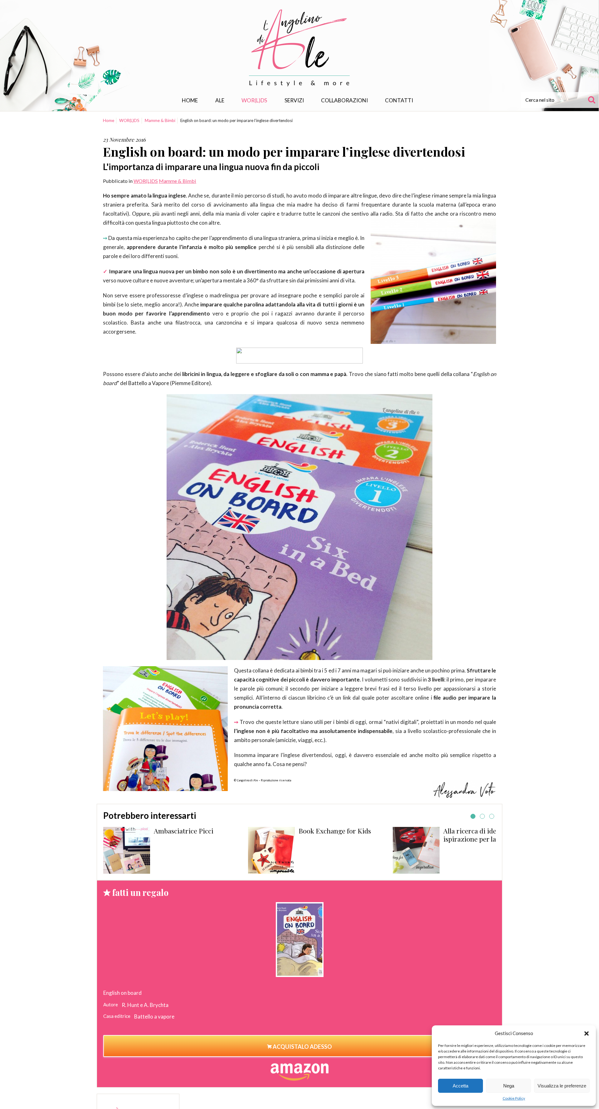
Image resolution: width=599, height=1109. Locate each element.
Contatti (399, 100)
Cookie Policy (514, 1098)
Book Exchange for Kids (215, 830)
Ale (219, 100)
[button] (586, 1033)
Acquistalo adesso (302, 1046)
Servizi (294, 100)
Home (190, 100)
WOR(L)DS (254, 100)
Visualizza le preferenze (562, 1085)
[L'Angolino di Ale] (299, 47)
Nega (508, 1085)
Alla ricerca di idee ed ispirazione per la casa (357, 834)
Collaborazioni (344, 100)
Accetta (460, 1085)
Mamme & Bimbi (160, 120)
